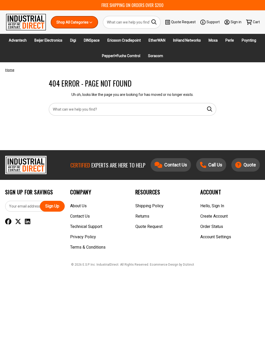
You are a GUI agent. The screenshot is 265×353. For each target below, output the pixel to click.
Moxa (213, 40)
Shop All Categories (72, 22)
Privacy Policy (83, 236)
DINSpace (92, 40)
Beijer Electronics (48, 40)
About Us (78, 205)
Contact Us (80, 216)
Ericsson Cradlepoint (124, 40)
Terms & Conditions (88, 247)
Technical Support (86, 226)
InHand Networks (187, 40)
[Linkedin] (27, 221)
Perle (229, 40)
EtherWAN (157, 40)
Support (213, 22)
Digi (73, 40)
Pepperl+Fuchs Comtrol (121, 56)
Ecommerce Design (164, 264)
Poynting (249, 40)
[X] (18, 221)
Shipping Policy (149, 205)
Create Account (214, 216)
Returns (142, 216)
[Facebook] (8, 221)
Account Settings (215, 236)
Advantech (18, 40)
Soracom (155, 56)
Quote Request (183, 22)
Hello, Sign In (212, 205)
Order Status (211, 226)
